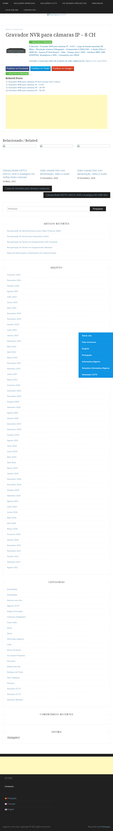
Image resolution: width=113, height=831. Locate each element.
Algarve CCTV (13, 606)
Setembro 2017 (14, 562)
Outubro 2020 (13, 402)
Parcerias (97, 3)
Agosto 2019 (12, 440)
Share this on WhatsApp (42, 42)
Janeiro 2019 (12, 473)
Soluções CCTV (49, 3)
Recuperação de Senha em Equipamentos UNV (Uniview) (32, 242)
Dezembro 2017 (14, 545)
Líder (9, 644)
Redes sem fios (14, 666)
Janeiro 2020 (12, 418)
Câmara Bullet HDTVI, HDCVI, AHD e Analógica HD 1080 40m (77, 195)
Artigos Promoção (15, 611)
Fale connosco (89, 342)
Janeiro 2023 (12, 335)
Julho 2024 (12, 297)
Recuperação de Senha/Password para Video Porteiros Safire (34, 231)
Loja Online (12, 10)
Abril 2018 (11, 523)
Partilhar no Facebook (17, 68)
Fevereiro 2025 (13, 275)
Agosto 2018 (12, 501)
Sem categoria (13, 678)
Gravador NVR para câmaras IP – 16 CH (26, 87)
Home (5, 3)
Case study (12, 622)
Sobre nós (87, 336)
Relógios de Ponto (15, 672)
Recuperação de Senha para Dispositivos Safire (28, 236)
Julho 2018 (12, 507)
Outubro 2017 (13, 556)
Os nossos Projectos (75, 3)
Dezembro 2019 (14, 424)
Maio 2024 (11, 308)
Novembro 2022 (14, 341)
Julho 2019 (12, 446)
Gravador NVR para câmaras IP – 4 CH (26, 85)
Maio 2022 (11, 346)
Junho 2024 (12, 302)
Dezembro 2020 (14, 391)
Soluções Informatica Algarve (96, 368)
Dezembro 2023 (14, 313)
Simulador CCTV (89, 374)
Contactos (30, 10)
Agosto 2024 (12, 291)
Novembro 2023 (14, 319)
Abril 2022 (11, 352)
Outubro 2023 (13, 324)
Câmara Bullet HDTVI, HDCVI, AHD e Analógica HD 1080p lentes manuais (19, 174)
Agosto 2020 (12, 413)
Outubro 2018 (13, 490)
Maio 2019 (11, 457)
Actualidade (12, 589)
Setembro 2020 (14, 407)
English (85, 349)
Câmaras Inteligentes (16, 617)
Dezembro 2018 (14, 479)
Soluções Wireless (24, 3)
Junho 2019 (12, 451)
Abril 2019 (11, 462)
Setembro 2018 (14, 496)
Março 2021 (12, 380)
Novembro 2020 (14, 396)
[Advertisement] (56, 112)
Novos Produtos (14, 29)
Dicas (9, 628)
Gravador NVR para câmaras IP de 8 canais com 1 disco (34, 82)
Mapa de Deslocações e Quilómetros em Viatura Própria (31, 253)
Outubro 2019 (13, 435)
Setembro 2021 (14, 369)
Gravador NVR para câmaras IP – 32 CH (26, 90)
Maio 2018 (11, 518)
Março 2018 (12, 529)
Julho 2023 (12, 330)
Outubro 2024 (13, 286)
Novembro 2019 (14, 429)
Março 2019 (12, 468)
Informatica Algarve (15, 639)
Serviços (10, 683)
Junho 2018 (12, 512)
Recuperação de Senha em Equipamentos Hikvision (29, 247)
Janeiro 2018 (12, 540)
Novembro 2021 (14, 363)
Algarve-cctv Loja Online (96, 61)
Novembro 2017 (14, 551)
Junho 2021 (12, 374)
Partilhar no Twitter (40, 68)
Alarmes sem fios (14, 600)
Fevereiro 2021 (13, 385)
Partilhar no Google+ (63, 68)
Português (87, 355)
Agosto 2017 (12, 567)
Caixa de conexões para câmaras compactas (27, 188)
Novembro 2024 (14, 280)
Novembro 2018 (14, 484)
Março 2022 (12, 357)
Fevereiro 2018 (13, 534)
